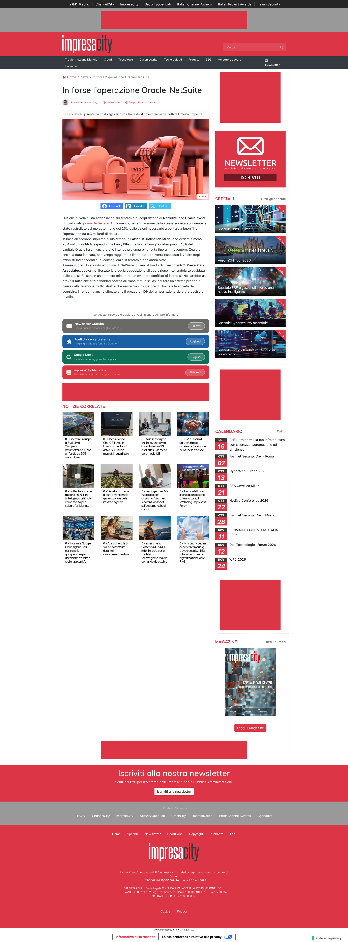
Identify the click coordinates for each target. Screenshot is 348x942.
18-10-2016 (113, 102)
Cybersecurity (148, 59)
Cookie (165, 911)
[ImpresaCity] (87, 44)
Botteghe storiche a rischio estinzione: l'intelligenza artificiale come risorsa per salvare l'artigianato (78, 498)
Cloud (108, 59)
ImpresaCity (129, 4)
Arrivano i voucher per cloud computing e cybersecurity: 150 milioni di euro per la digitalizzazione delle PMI (192, 552)
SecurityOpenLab (158, 4)
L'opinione (72, 66)
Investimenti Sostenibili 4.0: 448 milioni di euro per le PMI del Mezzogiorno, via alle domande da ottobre (154, 552)
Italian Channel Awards (194, 4)
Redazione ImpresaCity (83, 102)
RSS (233, 834)
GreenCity (178, 816)
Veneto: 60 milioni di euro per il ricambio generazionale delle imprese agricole (116, 496)
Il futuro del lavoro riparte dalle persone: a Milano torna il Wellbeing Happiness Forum (192, 498)
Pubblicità (217, 834)
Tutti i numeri (275, 642)
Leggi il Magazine (250, 728)
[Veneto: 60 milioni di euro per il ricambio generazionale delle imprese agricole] (116, 476)
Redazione (175, 834)
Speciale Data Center (234, 229)
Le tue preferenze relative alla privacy (192, 937)
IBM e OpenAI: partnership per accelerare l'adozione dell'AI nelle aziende (192, 444)
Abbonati (195, 372)
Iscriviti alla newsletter (174, 791)
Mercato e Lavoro (229, 59)
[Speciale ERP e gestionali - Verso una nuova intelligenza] (250, 281)
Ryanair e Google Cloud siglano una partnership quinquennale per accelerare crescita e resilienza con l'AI (78, 552)
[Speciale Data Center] (250, 219)
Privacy (182, 911)
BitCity (81, 816)
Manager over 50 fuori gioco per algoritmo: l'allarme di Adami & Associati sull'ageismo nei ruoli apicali (154, 500)
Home (71, 77)
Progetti (193, 59)
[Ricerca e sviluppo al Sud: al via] (78, 424)
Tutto (281, 431)
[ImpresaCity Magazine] (250, 682)
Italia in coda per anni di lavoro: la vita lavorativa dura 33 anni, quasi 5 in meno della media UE (154, 446)
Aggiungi (195, 341)
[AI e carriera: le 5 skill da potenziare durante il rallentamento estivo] (116, 528)
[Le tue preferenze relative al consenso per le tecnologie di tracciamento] (327, 938)
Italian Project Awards (234, 4)
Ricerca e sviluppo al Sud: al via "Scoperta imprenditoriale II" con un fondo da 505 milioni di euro (78, 448)
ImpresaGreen (202, 816)
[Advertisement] (174, 750)
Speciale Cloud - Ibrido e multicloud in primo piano (246, 352)
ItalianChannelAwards (235, 816)
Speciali (132, 834)
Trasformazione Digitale (81, 59)
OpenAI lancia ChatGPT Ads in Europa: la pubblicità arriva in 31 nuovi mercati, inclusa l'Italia (116, 446)
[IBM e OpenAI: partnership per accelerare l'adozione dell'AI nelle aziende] (193, 424)
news (84, 77)
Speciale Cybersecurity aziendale (243, 322)
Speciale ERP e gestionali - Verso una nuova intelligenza (246, 289)
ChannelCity (104, 4)
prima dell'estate (96, 223)
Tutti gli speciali (273, 199)
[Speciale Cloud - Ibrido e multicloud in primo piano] (250, 344)
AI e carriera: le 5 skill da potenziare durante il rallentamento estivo (116, 548)
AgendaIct (264, 816)
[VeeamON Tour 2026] (250, 250)
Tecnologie (125, 59)
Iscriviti (196, 326)
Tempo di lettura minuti (142, 102)
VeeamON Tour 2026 (234, 260)
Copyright (196, 834)
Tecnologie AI (173, 59)
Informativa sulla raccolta (135, 937)
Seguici (196, 357)
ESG (208, 59)
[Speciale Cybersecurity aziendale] (250, 313)
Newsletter (272, 65)
